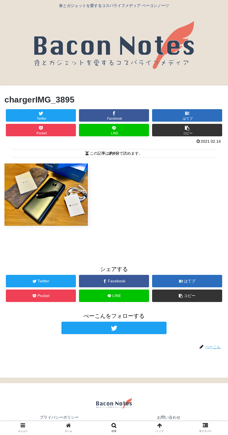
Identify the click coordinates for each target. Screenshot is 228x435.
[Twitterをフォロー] (114, 328)
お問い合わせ (168, 417)
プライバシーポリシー (59, 417)
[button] (211, 432)
